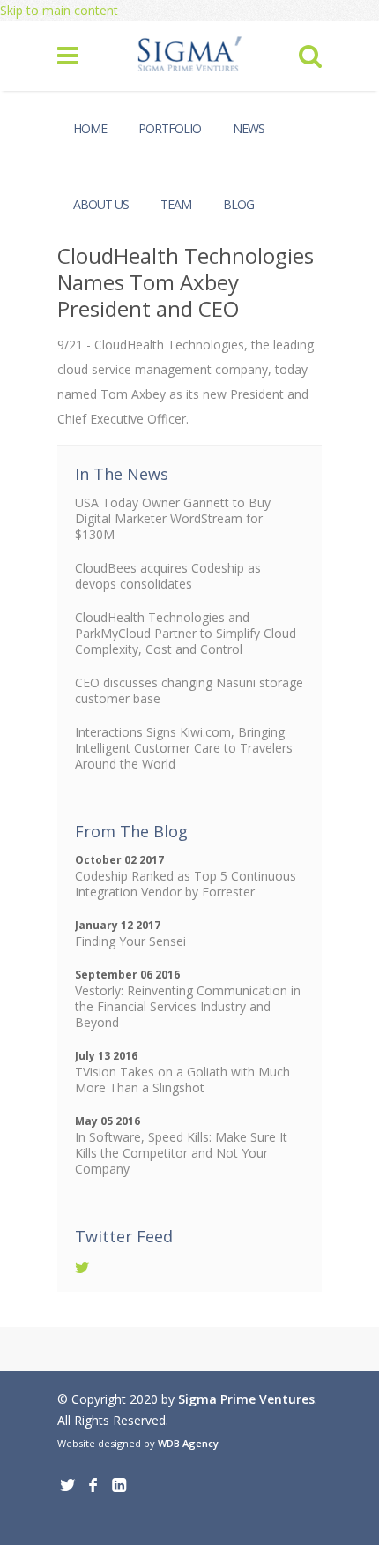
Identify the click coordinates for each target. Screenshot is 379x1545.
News (248, 128)
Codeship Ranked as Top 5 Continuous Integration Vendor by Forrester (185, 883)
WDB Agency (188, 1443)
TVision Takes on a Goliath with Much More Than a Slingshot (182, 1079)
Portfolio (169, 128)
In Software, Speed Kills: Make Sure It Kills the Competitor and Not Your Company (181, 1153)
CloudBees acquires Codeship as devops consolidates (168, 575)
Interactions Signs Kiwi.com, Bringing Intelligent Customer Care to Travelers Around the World (184, 748)
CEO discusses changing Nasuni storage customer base (189, 690)
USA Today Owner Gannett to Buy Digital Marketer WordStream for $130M (173, 518)
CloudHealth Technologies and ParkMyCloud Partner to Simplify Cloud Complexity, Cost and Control (185, 633)
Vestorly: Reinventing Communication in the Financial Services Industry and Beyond (188, 1006)
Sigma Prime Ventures (246, 1399)
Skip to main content (59, 10)
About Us (101, 204)
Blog (238, 204)
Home (90, 128)
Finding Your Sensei (130, 941)
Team (175, 204)
